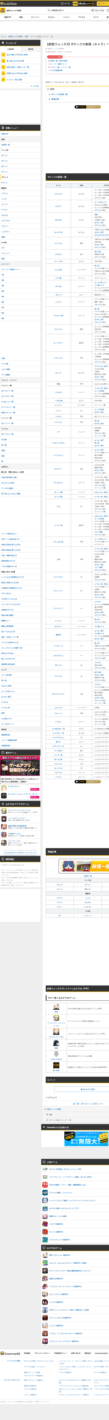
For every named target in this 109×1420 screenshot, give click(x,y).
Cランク (60, 889)
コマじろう (58, 422)
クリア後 (4, 363)
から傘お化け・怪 (58, 728)
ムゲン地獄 (99, 532)
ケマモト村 (5, 707)
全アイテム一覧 (7, 434)
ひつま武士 (58, 750)
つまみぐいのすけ (58, 443)
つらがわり (58, 392)
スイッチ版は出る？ (9, 533)
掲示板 (30, 49)
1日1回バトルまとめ (9, 599)
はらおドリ (58, 626)
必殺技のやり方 (7, 609)
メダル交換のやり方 (9, 566)
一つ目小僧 (58, 400)
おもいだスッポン (58, 694)
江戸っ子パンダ (58, 746)
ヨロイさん (58, 329)
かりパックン (58, 590)
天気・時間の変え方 (9, 555)
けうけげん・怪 (58, 733)
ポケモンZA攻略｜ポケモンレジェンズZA (38, 1361)
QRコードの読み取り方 (10, 539)
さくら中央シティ (101, 202)
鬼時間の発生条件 (8, 664)
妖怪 (21, 17)
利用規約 (27, 1353)
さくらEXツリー (7, 724)
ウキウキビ (58, 772)
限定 (3, 258)
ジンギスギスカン (58, 737)
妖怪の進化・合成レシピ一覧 (18, 67)
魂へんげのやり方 (8, 658)
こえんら (58, 302)
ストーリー (35, 17)
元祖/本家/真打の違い (9, 477)
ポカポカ (88, 902)
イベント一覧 (66, 67)
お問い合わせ (76, 1353)
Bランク (4, 166)
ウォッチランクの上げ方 (10, 604)
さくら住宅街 (99, 391)
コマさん (58, 416)
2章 (2, 280)
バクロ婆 (58, 278)
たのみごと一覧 (7, 401)
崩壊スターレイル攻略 (32, 1372)
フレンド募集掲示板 (9, 740)
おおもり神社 (6, 686)
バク (58, 432)
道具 (3, 455)
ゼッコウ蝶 (58, 496)
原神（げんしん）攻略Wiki (33, 1380)
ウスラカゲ (5, 220)
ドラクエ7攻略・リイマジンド (35, 1367)
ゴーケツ (4, 204)
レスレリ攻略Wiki (30, 1395)
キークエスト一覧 (8, 407)
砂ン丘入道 (58, 759)
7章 (104, 703)
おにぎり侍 (58, 232)
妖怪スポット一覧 (8, 412)
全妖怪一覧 (5, 144)
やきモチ (58, 206)
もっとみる (34, 85)
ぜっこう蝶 (58, 492)
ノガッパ (58, 410)
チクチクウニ (58, 608)
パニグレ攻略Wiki (30, 1389)
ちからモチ (58, 194)
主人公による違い (8, 482)
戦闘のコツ (5, 620)
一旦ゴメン (58, 295)
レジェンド (88, 915)
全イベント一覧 (7, 423)
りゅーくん (58, 713)
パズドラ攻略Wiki (65, 1372)
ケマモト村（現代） (102, 366)
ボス (59, 915)
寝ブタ (58, 742)
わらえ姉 (58, 269)
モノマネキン (58, 343)
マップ (95, 17)
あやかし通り (99, 222)
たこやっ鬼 (58, 755)
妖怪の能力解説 (7, 615)
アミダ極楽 (5, 374)
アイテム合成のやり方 (10, 642)
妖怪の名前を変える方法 (10, 544)
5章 (2, 296)
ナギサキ (98, 601)
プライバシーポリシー (42, 1353)
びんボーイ (58, 469)
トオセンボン (58, 358)
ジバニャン (58, 405)
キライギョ (58, 676)
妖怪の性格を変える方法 (10, 550)
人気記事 (10, 49)
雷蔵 (58, 384)
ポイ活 (67, 3)
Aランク (88, 884)
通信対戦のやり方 (8, 561)
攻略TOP (7, 17)
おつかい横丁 (99, 440)
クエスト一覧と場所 (14, 79)
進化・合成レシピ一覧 (10, 637)
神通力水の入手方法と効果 (17, 73)
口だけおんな (58, 655)
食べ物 (4, 445)
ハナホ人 (58, 777)
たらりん (58, 620)
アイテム (81, 17)
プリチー (60, 902)
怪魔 (3, 237)
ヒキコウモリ (58, 577)
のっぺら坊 (58, 261)
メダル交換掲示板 (56, 70)
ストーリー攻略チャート (58, 64)
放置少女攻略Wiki (30, 1386)
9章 (2, 318)
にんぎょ (58, 721)
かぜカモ (58, 254)
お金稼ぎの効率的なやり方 (11, 588)
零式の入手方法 (7, 653)
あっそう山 (58, 768)
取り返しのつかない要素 (10, 493)
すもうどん (58, 763)
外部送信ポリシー (60, 1353)
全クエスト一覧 (7, 390)
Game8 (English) (101, 1353)
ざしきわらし (58, 482)
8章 (2, 313)
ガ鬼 (58, 559)
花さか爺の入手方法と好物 (17, 54)
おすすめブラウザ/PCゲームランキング (21, 852)
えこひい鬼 (58, 525)
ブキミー (60, 906)
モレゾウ (58, 373)
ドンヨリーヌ (58, 646)
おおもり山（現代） (102, 492)
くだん (58, 506)
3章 (104, 436)
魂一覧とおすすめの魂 (15, 60)
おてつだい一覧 (7, 396)
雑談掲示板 (5, 734)
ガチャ (97, 198)
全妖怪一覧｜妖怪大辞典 (58, 60)
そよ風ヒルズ (99, 285)
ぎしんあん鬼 (58, 541)
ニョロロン (88, 906)
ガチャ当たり (6, 593)
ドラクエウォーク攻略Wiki (33, 1376)
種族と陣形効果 (7, 626)
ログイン (104, 3)
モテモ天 (58, 286)
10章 (3, 358)
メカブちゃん (58, 455)
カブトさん (58, 243)
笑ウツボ (58, 665)
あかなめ (58, 220)
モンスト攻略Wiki (100, 1372)
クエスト (51, 17)
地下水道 (98, 251)
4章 (2, 291)
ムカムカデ (58, 707)
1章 (104, 405)
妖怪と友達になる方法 (10, 582)
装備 (3, 450)
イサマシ (60, 898)
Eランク (4, 182)
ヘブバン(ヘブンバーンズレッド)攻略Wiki (74, 1386)
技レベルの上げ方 (8, 631)
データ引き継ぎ (7, 488)
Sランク (60, 884)
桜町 (96, 214)
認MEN (58, 635)
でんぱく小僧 (58, 315)
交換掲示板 (5, 745)
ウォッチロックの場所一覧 (11, 648)
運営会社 (88, 1353)
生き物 (4, 439)
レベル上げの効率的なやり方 (12, 577)
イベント (66, 17)
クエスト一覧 (54, 67)
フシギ (87, 898)
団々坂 (97, 265)
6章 (104, 488)
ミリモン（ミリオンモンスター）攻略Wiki (74, 1395)
